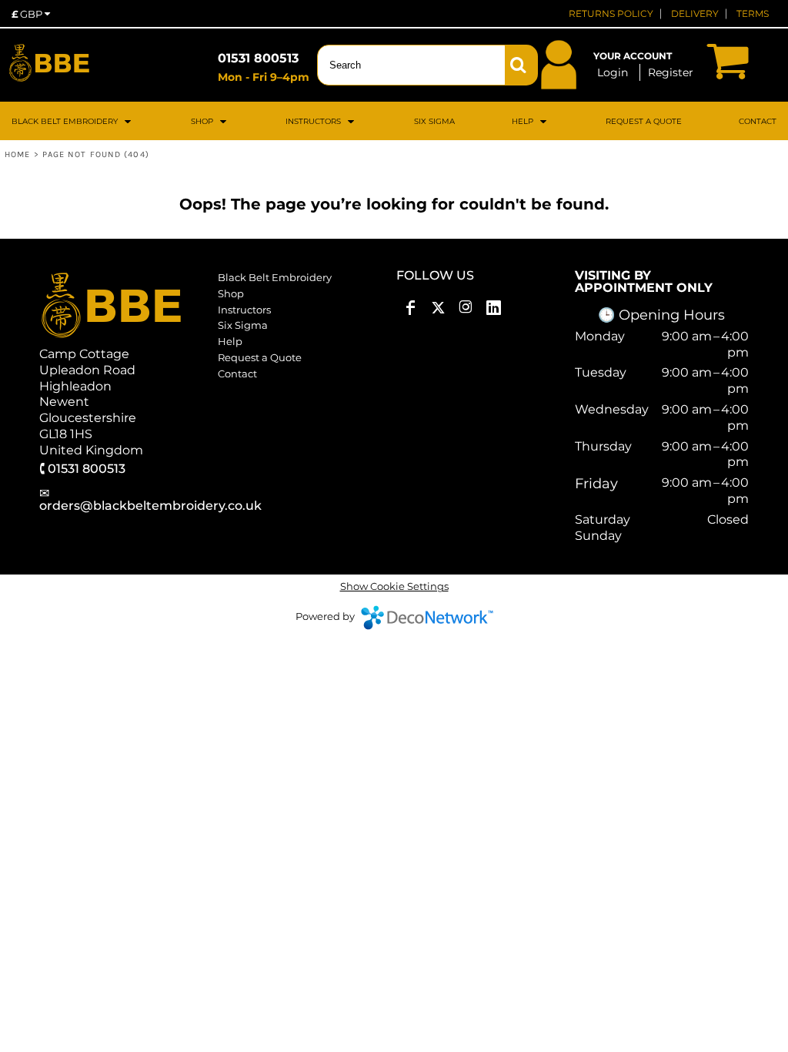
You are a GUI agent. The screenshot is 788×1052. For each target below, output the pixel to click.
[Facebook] (410, 308)
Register (670, 72)
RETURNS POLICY (611, 13)
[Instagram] (465, 308)
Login (612, 72)
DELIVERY (695, 13)
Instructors (244, 309)
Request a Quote (260, 357)
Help (230, 341)
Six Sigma (243, 325)
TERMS (752, 13)
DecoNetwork (427, 617)
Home (17, 154)
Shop (231, 293)
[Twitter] (438, 308)
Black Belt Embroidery (275, 277)
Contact (237, 373)
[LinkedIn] (493, 308)
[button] (73, 121)
